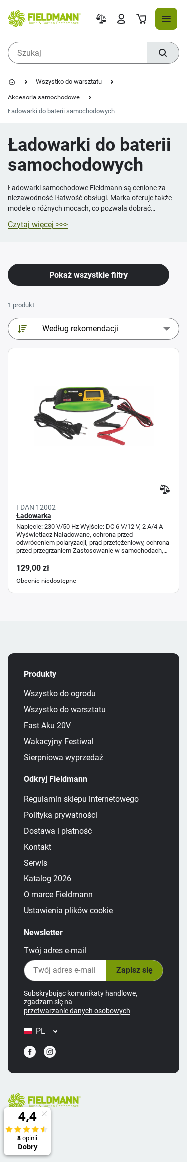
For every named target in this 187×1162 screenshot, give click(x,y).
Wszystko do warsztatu (69, 81)
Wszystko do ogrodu (60, 693)
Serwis (35, 863)
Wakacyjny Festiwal (59, 741)
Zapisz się (134, 970)
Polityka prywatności (60, 815)
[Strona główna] (12, 82)
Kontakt (37, 847)
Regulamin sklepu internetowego (81, 799)
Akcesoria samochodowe (44, 97)
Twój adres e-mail (55, 950)
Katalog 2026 (47, 878)
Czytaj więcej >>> (38, 224)
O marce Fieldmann (58, 894)
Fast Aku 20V (47, 725)
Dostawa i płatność (58, 831)
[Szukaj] (163, 52)
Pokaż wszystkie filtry (88, 275)
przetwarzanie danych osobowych (77, 1011)
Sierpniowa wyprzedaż (63, 757)
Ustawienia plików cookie (68, 910)
